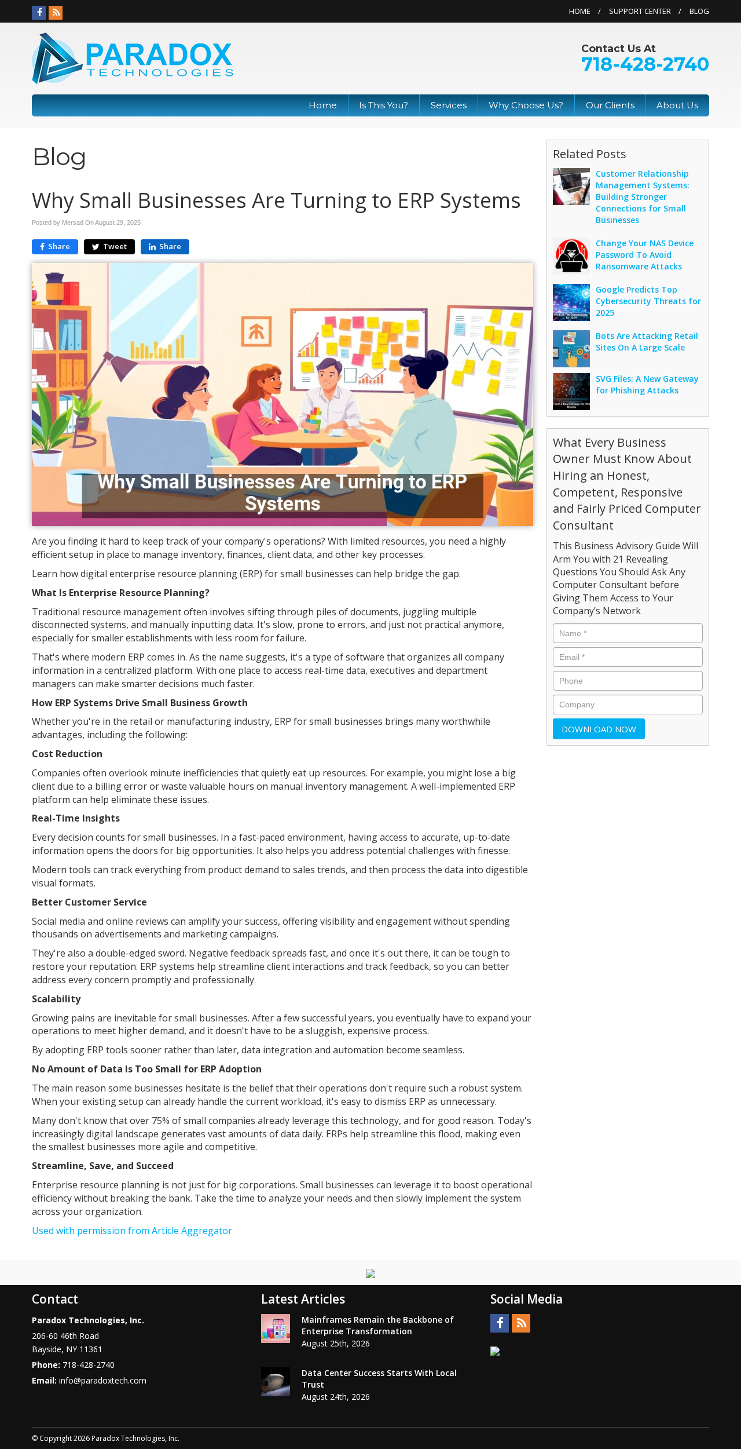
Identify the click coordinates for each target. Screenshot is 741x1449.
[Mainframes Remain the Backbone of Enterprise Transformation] (275, 1328)
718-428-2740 (645, 64)
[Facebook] (39, 12)
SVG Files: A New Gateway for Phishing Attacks (647, 384)
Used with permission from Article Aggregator (132, 1230)
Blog (699, 11)
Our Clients (610, 105)
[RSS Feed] (56, 12)
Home (579, 11)
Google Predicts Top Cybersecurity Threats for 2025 (648, 301)
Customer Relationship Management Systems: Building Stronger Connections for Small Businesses (642, 196)
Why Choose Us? (526, 105)
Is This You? (383, 105)
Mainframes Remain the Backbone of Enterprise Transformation (378, 1325)
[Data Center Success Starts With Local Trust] (275, 1381)
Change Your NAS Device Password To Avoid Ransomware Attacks (645, 255)
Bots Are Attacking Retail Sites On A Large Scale (647, 341)
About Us (677, 105)
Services (449, 105)
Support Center (640, 11)
